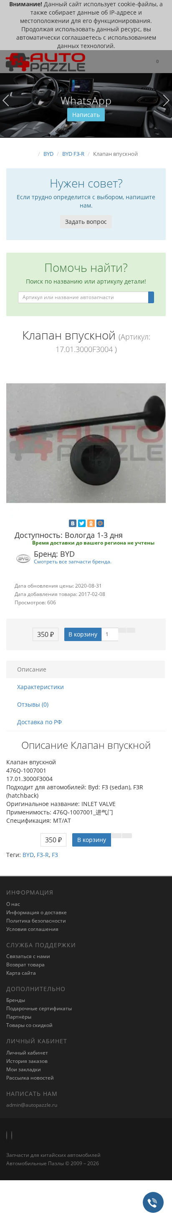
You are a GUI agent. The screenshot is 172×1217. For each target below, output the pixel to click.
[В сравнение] (131, 630)
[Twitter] (82, 523)
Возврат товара (25, 964)
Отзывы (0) (32, 704)
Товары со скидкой (29, 1025)
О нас (13, 904)
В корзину (82, 634)
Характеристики (40, 687)
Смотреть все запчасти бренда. (72, 561)
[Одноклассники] (91, 523)
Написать (86, 115)
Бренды (15, 1000)
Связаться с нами (28, 956)
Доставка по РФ (39, 722)
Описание (31, 669)
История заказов (27, 1061)
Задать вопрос (86, 222)
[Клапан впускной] (86, 443)
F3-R (43, 855)
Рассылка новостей (30, 1077)
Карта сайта (21, 972)
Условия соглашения (32, 929)
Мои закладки (23, 1069)
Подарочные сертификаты (39, 1008)
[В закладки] (122, 630)
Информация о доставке (36, 912)
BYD (28, 855)
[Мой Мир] (100, 523)
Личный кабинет (27, 1052)
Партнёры (18, 1016)
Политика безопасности (36, 920)
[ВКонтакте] (72, 523)
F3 (55, 855)
